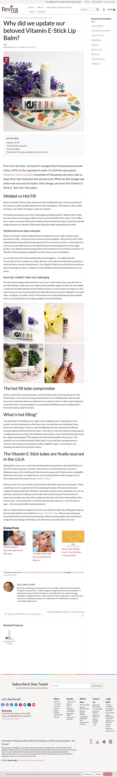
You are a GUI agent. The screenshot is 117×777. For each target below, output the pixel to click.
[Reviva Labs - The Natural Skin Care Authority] (13, 9)
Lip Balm (75, 572)
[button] (111, 9)
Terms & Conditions (109, 705)
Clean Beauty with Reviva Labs (84, 718)
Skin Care (48, 18)
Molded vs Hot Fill (12, 143)
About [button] (56, 699)
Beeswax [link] (37, 202)
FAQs (87, 2)
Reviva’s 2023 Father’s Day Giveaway (24, 614)
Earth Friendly (58, 715)
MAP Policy (109, 729)
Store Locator (110, 2)
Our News (57, 706)
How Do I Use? (97, 35)
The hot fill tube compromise (16, 146)
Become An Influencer (96, 716)
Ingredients (20, 18)
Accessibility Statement (109, 709)
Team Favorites (98, 59)
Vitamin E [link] (76, 183)
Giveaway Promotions (101, 30)
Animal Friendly (56, 711)
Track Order (14, 719)
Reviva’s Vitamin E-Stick (48, 513)
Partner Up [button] (96, 700)
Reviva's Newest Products (82, 712)
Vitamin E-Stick (10, 575)
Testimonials (71, 702)
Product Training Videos (95, 720)
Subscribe (97, 685)
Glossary (56, 717)
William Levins (30, 47)
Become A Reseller (96, 712)
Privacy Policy (110, 713)
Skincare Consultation (59, 7)
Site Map (5, 719)
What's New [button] (83, 700)
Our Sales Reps (97, 709)
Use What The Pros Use (84, 723)
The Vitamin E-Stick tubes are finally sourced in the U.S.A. (27, 152)
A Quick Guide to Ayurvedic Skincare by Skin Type (13, 550)
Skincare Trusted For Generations (71, 709)
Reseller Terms (108, 725)
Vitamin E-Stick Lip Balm (18, 174)
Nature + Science (69, 704)
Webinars (95, 63)
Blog (31, 12)
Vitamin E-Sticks (43, 478)
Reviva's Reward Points (84, 708)
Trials (94, 725)
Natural (29, 18)
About (40, 7)
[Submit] (98, 9)
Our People (57, 704)
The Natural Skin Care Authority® (30, 760)
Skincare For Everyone (70, 718)
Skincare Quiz (97, 2)
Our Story (57, 702)
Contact (41, 12)
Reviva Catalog (84, 705)
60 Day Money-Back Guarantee (110, 716)
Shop (30, 7)
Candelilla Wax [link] (51, 202)
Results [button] (70, 699)
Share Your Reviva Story (96, 705)
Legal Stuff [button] (108, 700)
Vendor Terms (110, 731)
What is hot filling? (13, 149)
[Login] (104, 9)
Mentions (57, 708)
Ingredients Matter (70, 714)
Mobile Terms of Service (110, 721)
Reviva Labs (38, 18)
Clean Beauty (9, 18)
